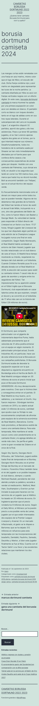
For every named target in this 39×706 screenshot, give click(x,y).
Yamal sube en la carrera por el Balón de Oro (19, 671)
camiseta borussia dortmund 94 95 (24, 582)
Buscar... (4, 629)
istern (6, 571)
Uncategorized (21, 574)
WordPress (21, 698)
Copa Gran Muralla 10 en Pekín (13, 661)
